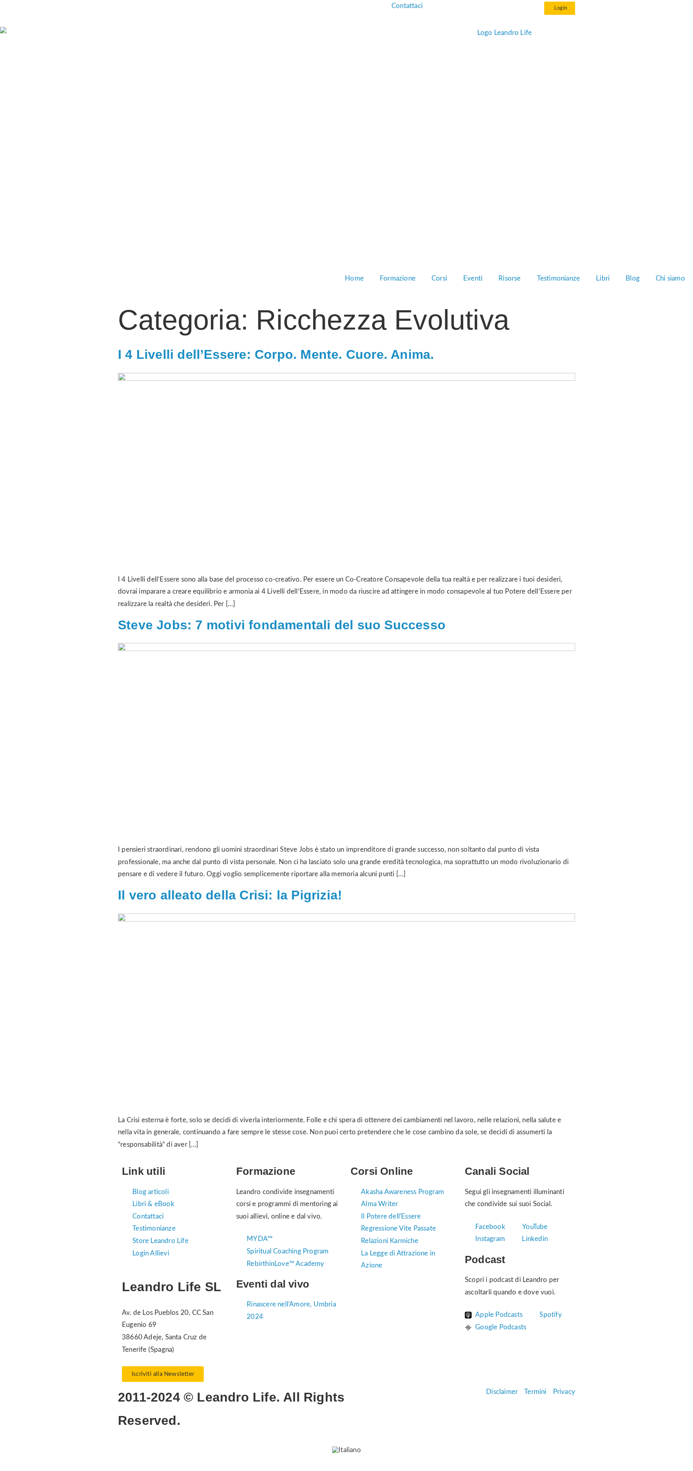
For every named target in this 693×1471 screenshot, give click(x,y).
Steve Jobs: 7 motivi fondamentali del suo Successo (282, 625)
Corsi (439, 278)
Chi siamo (670, 278)
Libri (603, 278)
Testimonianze (558, 278)
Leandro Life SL (171, 1287)
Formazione (397, 278)
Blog (633, 278)
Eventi (472, 278)
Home (354, 278)
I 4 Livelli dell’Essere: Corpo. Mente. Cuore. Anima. (276, 354)
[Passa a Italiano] (346, 1449)
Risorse (509, 278)
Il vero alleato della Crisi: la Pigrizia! (230, 895)
